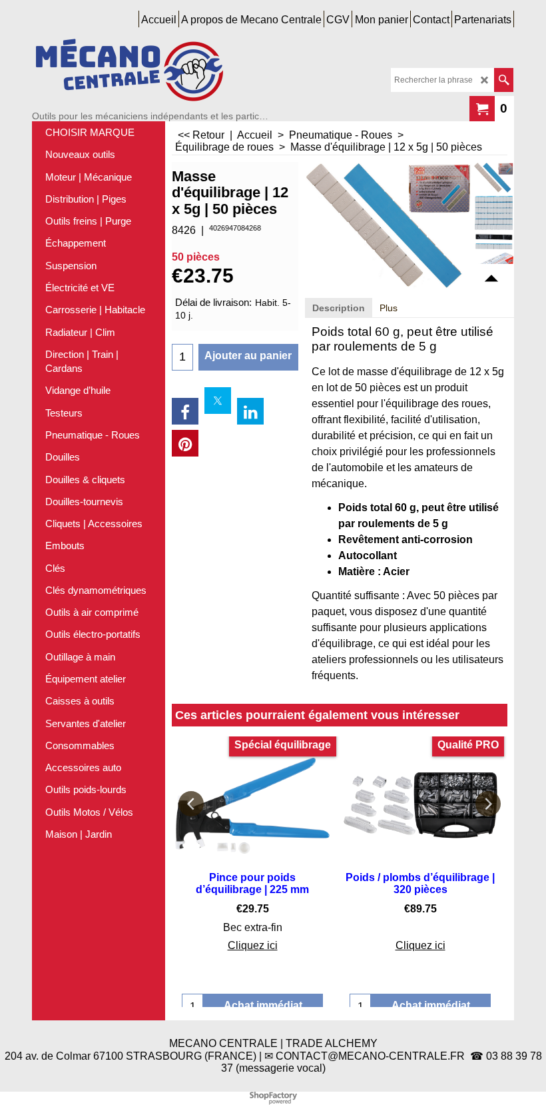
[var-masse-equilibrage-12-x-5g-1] (493, 222)
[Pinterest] (185, 443)
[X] (217, 400)
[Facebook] (185, 411)
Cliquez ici (253, 945)
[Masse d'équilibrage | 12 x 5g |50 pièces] (493, 178)
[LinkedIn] (250, 411)
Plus (389, 308)
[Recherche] (503, 80)
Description (338, 308)
